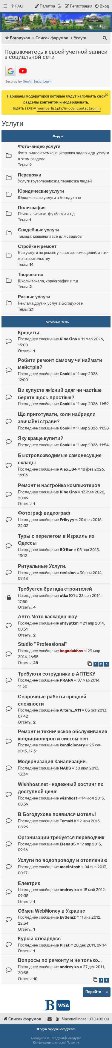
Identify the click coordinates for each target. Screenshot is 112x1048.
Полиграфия (32, 207)
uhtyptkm (69, 623)
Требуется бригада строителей (55, 589)
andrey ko (69, 889)
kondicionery (72, 745)
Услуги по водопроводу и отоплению (63, 860)
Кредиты (28, 332)
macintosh (70, 867)
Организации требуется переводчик (61, 837)
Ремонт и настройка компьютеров (59, 485)
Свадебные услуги (38, 230)
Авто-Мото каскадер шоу (47, 616)
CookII (66, 374)
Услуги (12, 123)
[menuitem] (16, 6)
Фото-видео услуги (39, 146)
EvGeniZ (68, 917)
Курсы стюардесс (39, 938)
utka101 (67, 595)
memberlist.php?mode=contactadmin (69, 108)
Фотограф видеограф (44, 513)
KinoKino (68, 339)
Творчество (30, 274)
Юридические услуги (41, 191)
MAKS (65, 768)
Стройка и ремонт (37, 246)
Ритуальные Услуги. (42, 566)
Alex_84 (68, 469)
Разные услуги (34, 297)
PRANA (66, 680)
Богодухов (57, 1038)
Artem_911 (70, 710)
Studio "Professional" (42, 644)
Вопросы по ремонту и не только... (60, 960)
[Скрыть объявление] (106, 95)
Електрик (29, 883)
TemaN (66, 821)
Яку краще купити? (40, 438)
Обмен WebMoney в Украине (51, 911)
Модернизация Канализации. (52, 761)
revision (68, 573)
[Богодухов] (56, 22)
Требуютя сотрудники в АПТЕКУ (56, 673)
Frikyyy (67, 519)
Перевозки (29, 175)
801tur (66, 549)
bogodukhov (71, 651)
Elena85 (68, 844)
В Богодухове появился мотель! (57, 814)
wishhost (68, 798)
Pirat (65, 945)
